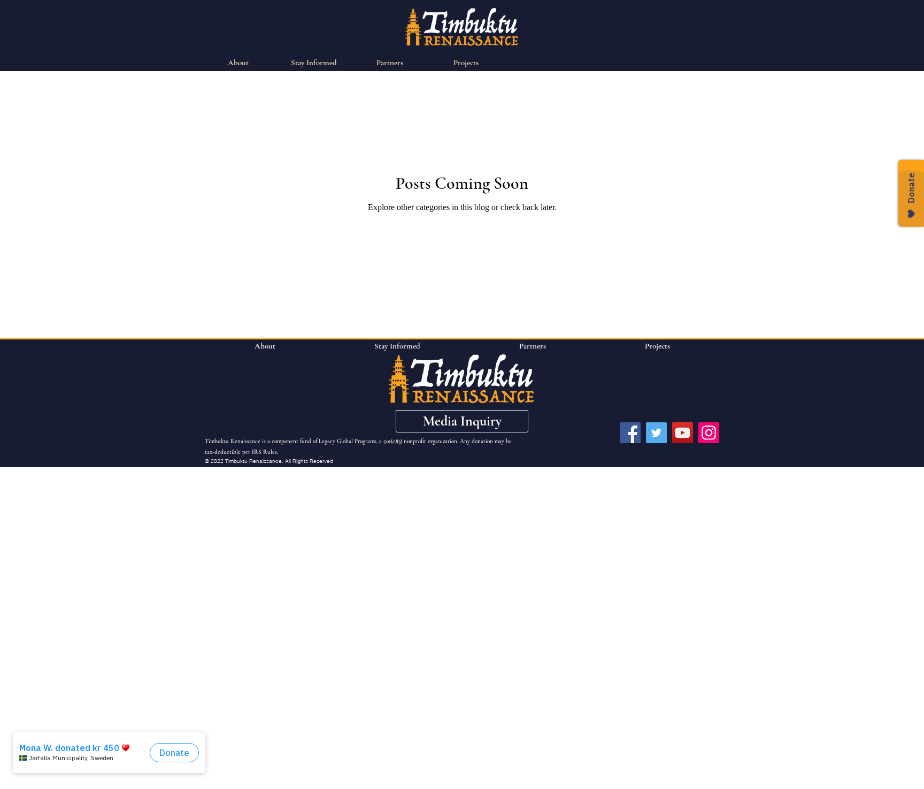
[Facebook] (630, 432)
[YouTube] (682, 432)
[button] (462, 421)
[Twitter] (656, 432)
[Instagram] (708, 432)
